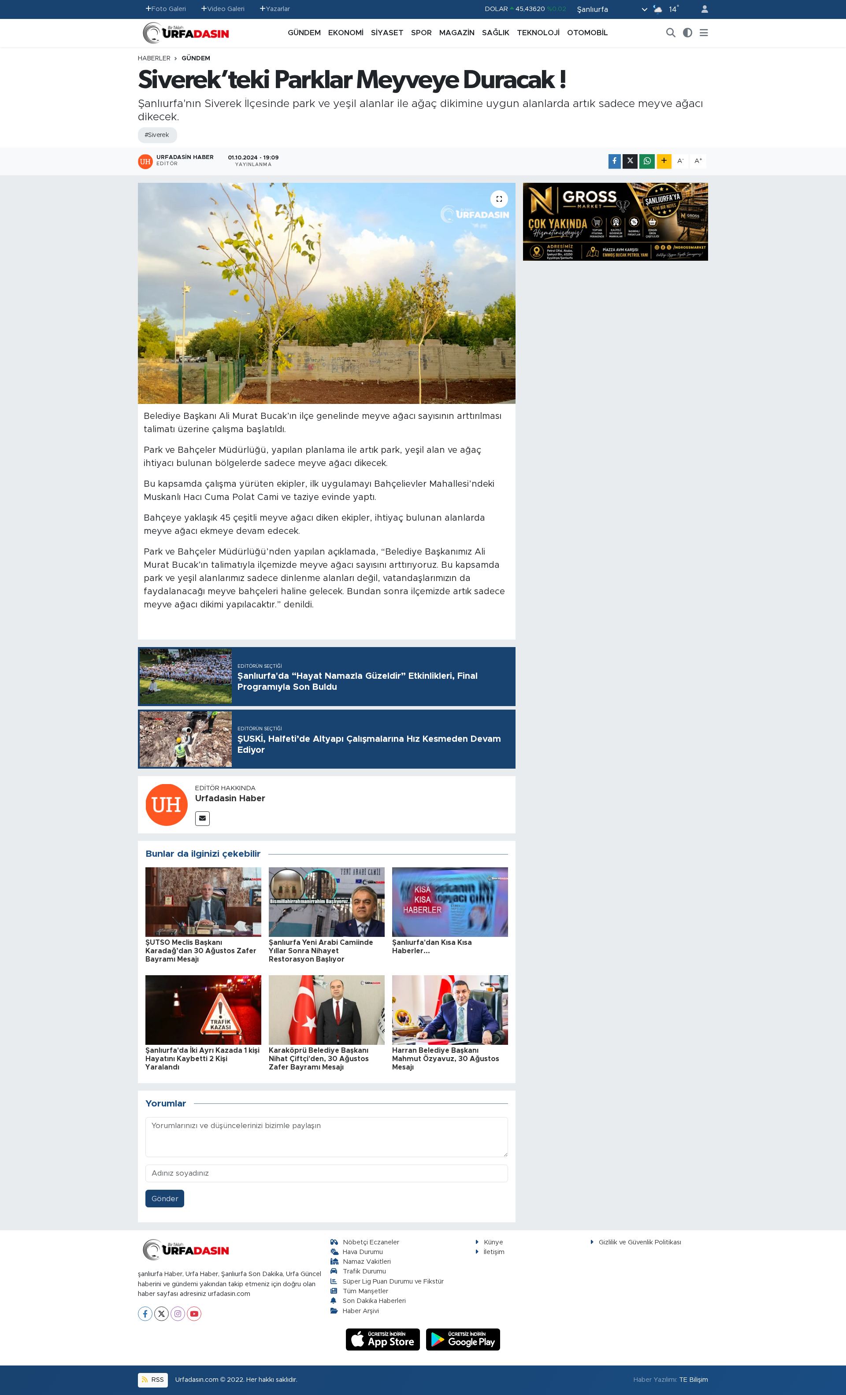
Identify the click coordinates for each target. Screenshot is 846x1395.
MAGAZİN (457, 33)
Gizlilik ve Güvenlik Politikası (640, 1242)
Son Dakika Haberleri (374, 1301)
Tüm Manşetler (365, 1291)
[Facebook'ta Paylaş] (615, 161)
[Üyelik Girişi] (701, 9)
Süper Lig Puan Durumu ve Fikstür (393, 1281)
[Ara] (671, 33)
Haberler (154, 59)
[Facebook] (145, 1313)
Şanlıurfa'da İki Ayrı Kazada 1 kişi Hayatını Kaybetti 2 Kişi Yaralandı (202, 1059)
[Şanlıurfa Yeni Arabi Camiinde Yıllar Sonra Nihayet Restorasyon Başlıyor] (327, 901)
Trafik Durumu (364, 1271)
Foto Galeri (169, 9)
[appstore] (384, 1339)
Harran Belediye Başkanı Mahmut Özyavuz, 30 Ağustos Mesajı (445, 1059)
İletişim (494, 1252)
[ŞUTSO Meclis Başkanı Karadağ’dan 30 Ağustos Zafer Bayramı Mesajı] (203, 901)
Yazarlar (278, 9)
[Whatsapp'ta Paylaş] (647, 161)
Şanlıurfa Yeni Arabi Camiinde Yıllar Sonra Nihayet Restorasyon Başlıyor (321, 951)
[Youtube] (194, 1313)
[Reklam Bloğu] (615, 221)
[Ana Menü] (704, 33)
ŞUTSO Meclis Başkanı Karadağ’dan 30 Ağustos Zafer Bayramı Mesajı (200, 951)
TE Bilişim (693, 1379)
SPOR (421, 33)
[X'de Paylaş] (630, 161)
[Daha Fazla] (664, 161)
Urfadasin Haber (230, 798)
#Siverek (157, 135)
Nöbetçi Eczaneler (371, 1242)
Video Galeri (226, 9)
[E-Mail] (202, 818)
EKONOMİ (346, 33)
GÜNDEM (304, 33)
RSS (157, 1379)
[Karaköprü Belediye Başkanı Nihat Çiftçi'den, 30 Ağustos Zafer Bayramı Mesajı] (327, 1009)
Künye (493, 1242)
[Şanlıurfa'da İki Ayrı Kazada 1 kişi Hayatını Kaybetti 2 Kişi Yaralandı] (203, 1009)
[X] (161, 1313)
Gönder (165, 1199)
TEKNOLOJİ (538, 33)
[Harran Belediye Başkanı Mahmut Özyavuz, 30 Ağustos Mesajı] (450, 1009)
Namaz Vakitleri (367, 1261)
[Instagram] (178, 1313)
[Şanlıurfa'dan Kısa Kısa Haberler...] (450, 901)
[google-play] (463, 1339)
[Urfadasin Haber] (166, 804)
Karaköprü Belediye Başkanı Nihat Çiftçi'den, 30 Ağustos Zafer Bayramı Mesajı (319, 1059)
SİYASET (387, 33)
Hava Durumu (363, 1252)
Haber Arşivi (361, 1311)
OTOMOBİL (587, 33)
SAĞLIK (495, 33)
